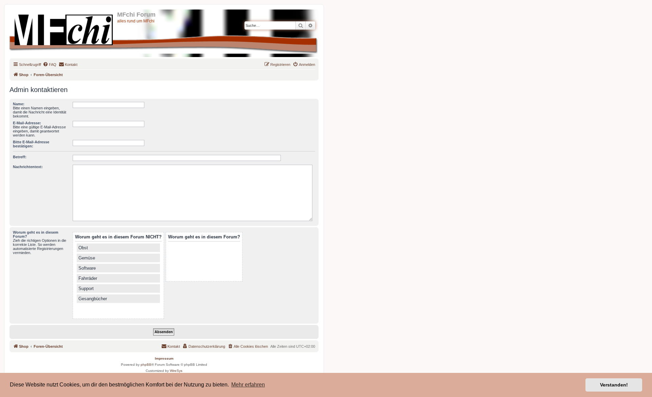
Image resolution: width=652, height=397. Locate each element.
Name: (18, 104)
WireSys (176, 371)
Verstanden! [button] (614, 384)
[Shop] (64, 28)
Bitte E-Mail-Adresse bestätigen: (31, 144)
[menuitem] (49, 64)
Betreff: (19, 157)
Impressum (164, 358)
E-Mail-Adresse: (27, 123)
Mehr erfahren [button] (248, 384)
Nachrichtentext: (28, 167)
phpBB (146, 364)
